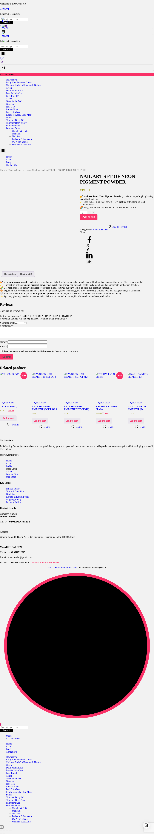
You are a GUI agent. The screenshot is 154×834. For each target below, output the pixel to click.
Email (3, 346)
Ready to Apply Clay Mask (19, 114)
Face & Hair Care (14, 93)
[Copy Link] (89, 261)
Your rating (6, 323)
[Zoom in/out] (1, 830)
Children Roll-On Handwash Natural (23, 85)
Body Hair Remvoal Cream (19, 82)
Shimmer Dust (13, 125)
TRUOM (4, 8)
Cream (9, 88)
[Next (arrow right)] (4, 833)
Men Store (11, 477)
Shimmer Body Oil (15, 120)
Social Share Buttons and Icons (63, 567)
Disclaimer (11, 494)
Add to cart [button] (8, 418)
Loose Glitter (12, 109)
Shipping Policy (13, 499)
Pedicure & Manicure (22, 139)
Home (3, 170)
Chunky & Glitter (20, 131)
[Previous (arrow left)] (1, 833)
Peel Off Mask (13, 112)
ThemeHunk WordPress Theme (44, 562)
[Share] (7, 830)
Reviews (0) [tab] (26, 274)
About (9, 463)
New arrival (11, 79)
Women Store (12, 474)
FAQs (9, 466)
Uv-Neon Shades (20, 141)
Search (6, 49)
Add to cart (88, 217)
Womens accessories (21, 144)
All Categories (13, 738)
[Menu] (3, 53)
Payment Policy (13, 502)
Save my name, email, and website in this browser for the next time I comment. (41, 351)
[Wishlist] (2, 59)
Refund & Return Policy (17, 496)
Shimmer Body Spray (16, 123)
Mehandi (16, 133)
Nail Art (16, 136)
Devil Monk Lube (14, 90)
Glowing (10, 104)
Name (4, 342)
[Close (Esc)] (10, 830)
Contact (9, 471)
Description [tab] (10, 274)
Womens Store (13, 128)
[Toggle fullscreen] (4, 830)
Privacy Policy (13, 488)
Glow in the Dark (14, 101)
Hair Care (10, 106)
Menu (9, 736)
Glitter (9, 98)
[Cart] (77, 31)
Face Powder (12, 96)
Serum (9, 117)
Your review (7, 325)
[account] (2, 63)
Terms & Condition (15, 491)
